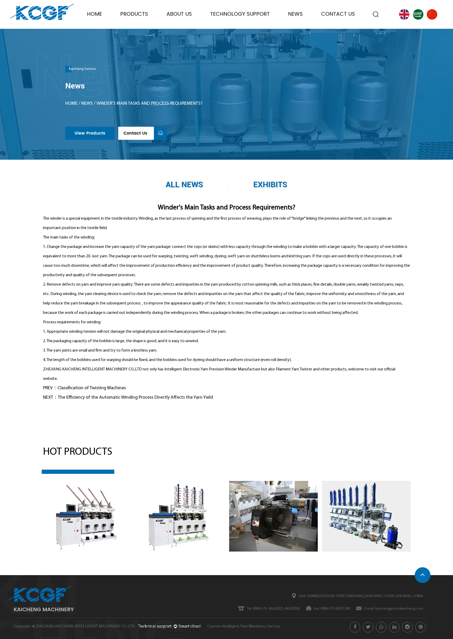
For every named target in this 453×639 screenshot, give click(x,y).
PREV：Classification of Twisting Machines (84, 388)
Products (134, 14)
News (295, 14)
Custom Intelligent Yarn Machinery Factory (244, 626)
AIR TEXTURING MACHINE (138, 25)
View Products (89, 133)
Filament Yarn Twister (294, 369)
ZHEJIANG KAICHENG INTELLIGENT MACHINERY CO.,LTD (85, 626)
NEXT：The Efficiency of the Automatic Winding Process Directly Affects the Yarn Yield (128, 397)
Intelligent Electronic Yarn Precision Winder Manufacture (212, 369)
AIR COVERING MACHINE (138, 26)
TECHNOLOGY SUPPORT (240, 14)
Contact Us (338, 14)
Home (94, 14)
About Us (179, 14)
